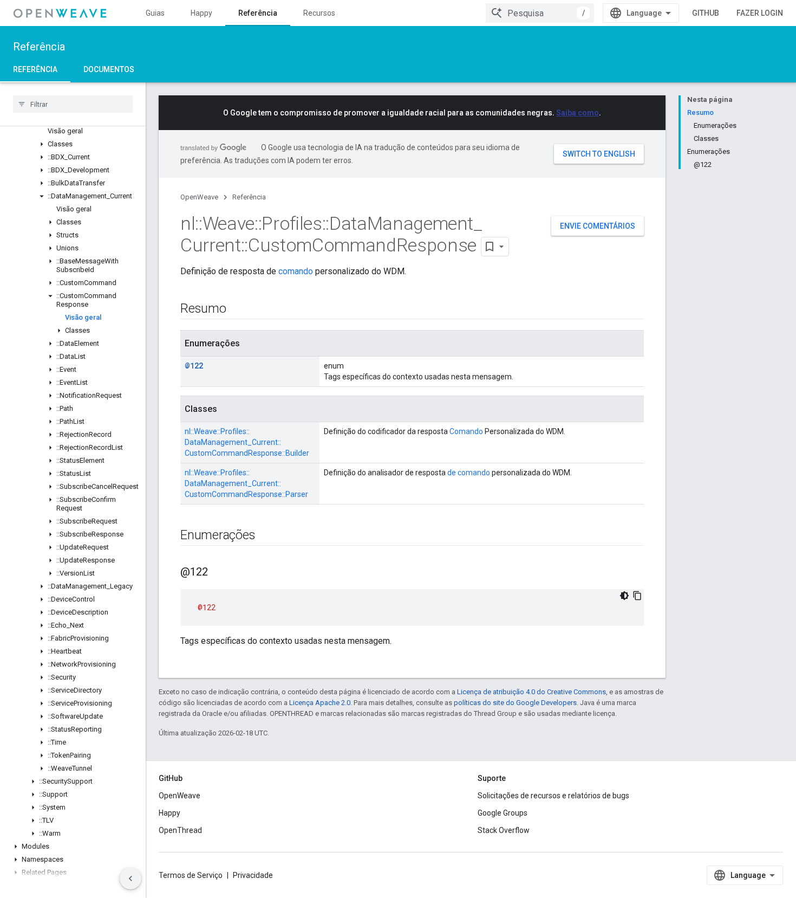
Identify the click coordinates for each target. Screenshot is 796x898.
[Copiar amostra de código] (637, 595)
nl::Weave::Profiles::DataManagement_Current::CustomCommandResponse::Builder (247, 442)
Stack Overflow (504, 830)
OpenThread (180, 830)
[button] (73, 144)
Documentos (108, 69)
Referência (257, 13)
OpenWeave (199, 197)
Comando (466, 431)
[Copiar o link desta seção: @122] (219, 572)
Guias (155, 13)
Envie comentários (597, 226)
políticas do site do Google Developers (515, 703)
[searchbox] (73, 104)
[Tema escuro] (624, 595)
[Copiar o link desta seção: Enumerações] (266, 535)
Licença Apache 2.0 (319, 703)
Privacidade (253, 875)
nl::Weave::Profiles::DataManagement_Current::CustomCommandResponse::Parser (246, 483)
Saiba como (577, 112)
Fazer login (759, 13)
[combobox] (540, 13)
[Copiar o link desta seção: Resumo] (237, 309)
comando (295, 271)
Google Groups (502, 813)
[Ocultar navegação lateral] (130, 878)
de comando (468, 472)
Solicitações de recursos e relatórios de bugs (553, 795)
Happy (201, 13)
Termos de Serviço (191, 875)
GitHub (705, 13)
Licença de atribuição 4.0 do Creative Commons (531, 692)
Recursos (319, 13)
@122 (194, 365)
